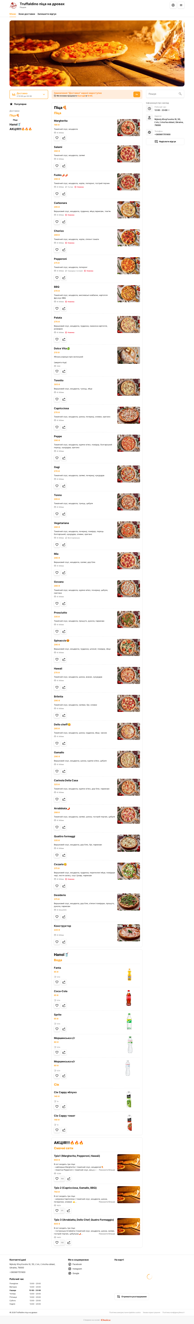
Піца (15, 120)
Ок (137, 94)
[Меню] (181, 5)
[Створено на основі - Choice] (106, 1320)
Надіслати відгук (167, 141)
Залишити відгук (46, 13)
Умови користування (151, 1312)
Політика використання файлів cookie (125, 1312)
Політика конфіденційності (173, 1312)
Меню (13, 13)
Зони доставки (26, 13)
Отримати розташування (134, 1296)
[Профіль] (173, 5)
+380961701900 (162, 134)
